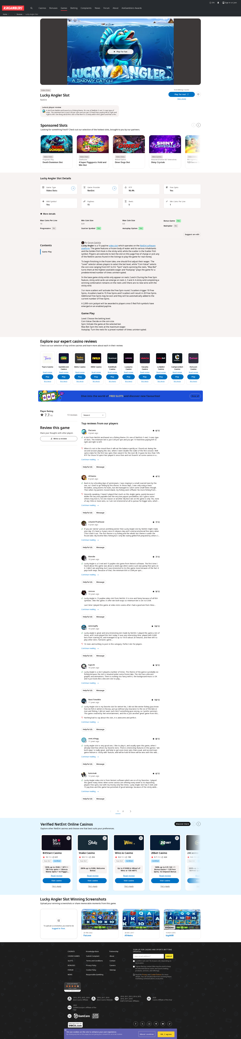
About (112, 956)
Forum (70, 970)
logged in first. (59, 928)
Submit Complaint (92, 956)
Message (100, 467)
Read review (47, 372)
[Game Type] (73, 188)
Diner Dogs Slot (122, 162)
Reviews (20, 14)
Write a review (60, 438)
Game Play (47, 252)
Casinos (71, 951)
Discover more (182, 824)
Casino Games (74, 956)
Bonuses (71, 965)
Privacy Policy (91, 965)
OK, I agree (166, 1034)
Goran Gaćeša (94, 242)
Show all (195, 396)
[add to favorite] (69, 838)
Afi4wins (129, 935)
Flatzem (87, 935)
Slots (70, 961)
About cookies (147, 1034)
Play (47, 377)
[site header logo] (13, 8)
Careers (113, 965)
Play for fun (122, 51)
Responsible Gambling (94, 974)
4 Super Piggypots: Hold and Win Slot (92, 163)
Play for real (180, 94)
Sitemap (113, 970)
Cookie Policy (91, 970)
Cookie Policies (156, 975)
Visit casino (56, 880)
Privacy (144, 975)
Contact (112, 961)
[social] (135, 1023)
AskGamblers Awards (132, 8)
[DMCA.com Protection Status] (75, 1025)
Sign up (169, 956)
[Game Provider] (114, 188)
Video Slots (51, 190)
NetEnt (91, 190)
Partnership (113, 951)
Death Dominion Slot (53, 162)
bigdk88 (169, 935)
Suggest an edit (192, 234)
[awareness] (82, 1016)
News (70, 974)
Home (5, 14)
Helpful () (87, 467)
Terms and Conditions (94, 961)
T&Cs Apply (181, 99)
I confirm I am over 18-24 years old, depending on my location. (153, 962)
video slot (113, 245)
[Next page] (130, 811)
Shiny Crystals (158, 162)
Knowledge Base (92, 951)
